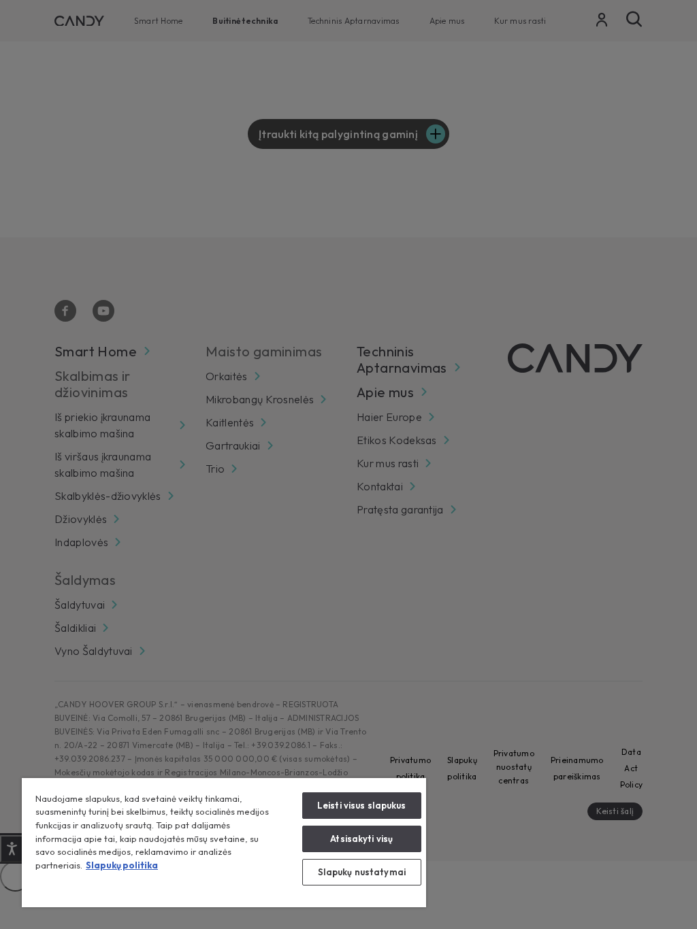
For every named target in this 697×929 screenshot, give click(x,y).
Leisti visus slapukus (361, 805)
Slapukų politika (122, 865)
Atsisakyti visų (361, 838)
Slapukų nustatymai (362, 871)
